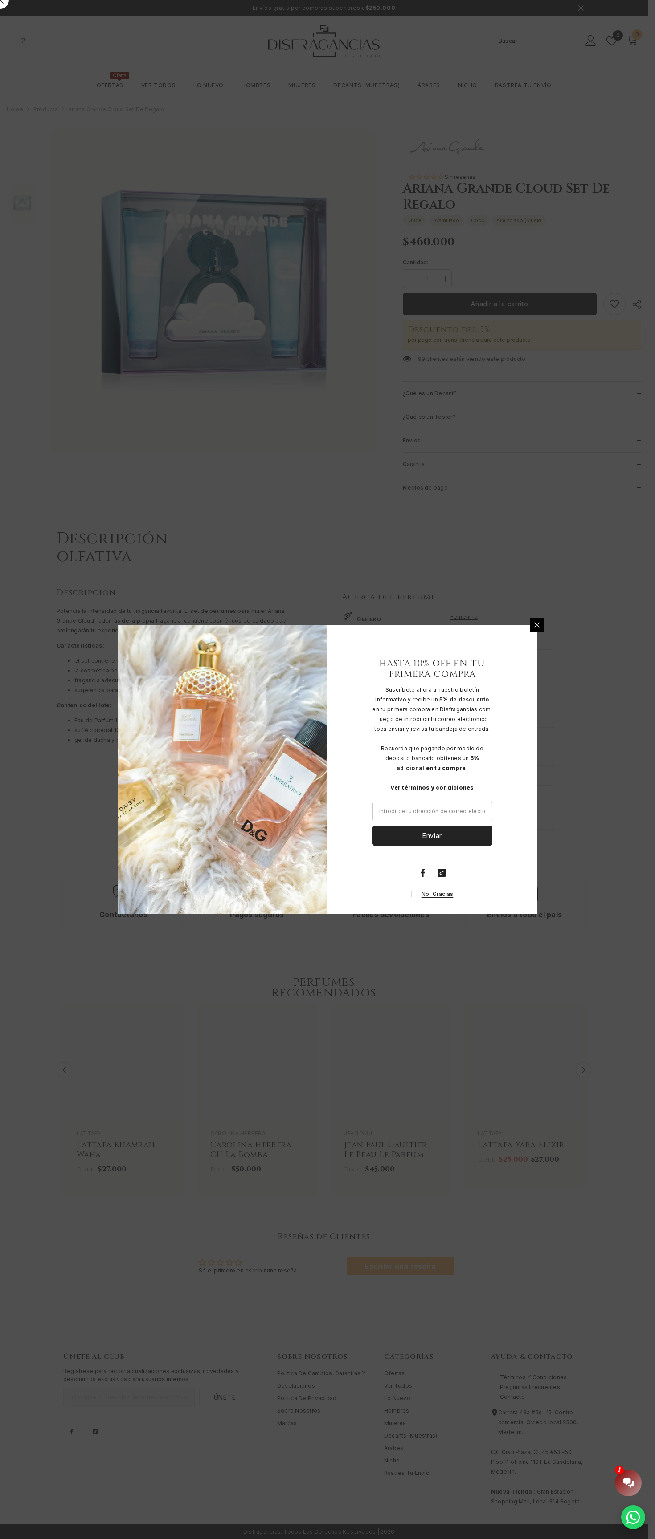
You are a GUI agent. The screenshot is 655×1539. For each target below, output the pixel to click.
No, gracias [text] (438, 894)
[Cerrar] (537, 625)
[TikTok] (441, 872)
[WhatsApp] (633, 1517)
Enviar (432, 835)
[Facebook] (422, 872)
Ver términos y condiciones (432, 787)
